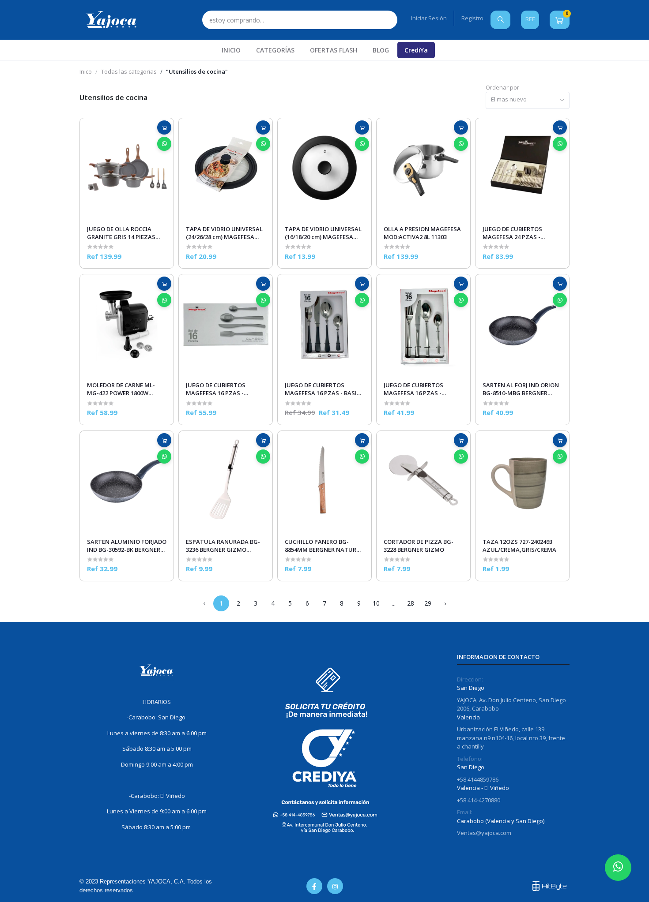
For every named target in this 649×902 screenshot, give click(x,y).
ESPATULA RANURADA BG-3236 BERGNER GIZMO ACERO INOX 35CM (223, 546)
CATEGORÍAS (275, 50)
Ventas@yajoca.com (484, 833)
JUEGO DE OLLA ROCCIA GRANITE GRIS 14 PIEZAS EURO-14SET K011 (121, 233)
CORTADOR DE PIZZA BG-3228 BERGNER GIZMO (418, 546)
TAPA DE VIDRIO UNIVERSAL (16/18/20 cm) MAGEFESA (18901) (323, 233)
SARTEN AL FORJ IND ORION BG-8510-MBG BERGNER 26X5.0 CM (521, 389)
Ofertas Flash (333, 50)
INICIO (231, 50)
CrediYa (416, 50)
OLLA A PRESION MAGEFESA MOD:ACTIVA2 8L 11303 (422, 233)
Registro (472, 18)
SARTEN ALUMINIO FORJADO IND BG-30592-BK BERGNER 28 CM (126, 546)
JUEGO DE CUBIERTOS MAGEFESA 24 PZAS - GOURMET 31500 (512, 233)
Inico (85, 71)
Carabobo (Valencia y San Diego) (500, 821)
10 (376, 603)
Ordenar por (502, 87)
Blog (381, 50)
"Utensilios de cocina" (197, 71)
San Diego (470, 688)
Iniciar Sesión (429, 18)
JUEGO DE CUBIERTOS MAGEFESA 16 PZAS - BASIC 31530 (322, 389)
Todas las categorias (129, 71)
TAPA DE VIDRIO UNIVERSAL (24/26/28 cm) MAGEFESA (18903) (224, 233)
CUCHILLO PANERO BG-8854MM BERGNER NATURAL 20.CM (324, 546)
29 (427, 603)
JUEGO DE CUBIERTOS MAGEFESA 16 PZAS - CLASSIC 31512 (215, 389)
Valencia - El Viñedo (483, 788)
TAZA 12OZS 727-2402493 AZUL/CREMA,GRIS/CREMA (519, 546)
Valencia (468, 717)
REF (530, 19)
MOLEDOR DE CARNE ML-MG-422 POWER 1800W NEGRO (121, 389)
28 (410, 603)
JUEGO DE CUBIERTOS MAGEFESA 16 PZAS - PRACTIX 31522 (413, 389)
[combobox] (528, 100)
